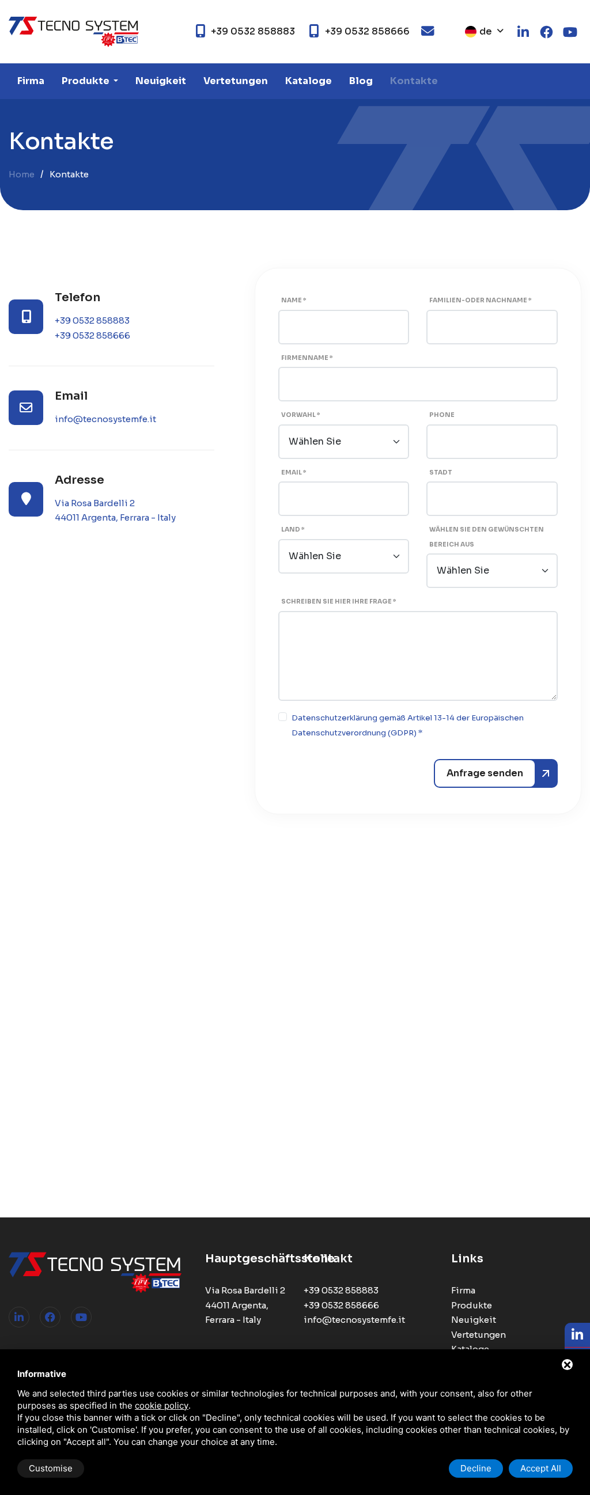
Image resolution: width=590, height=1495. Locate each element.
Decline (475, 1468)
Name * (294, 300)
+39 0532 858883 (92, 320)
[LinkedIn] (19, 1317)
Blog (361, 81)
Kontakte (414, 81)
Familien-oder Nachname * (480, 300)
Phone (442, 415)
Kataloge (308, 81)
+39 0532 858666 (92, 335)
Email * (294, 472)
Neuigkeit (160, 81)
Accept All (540, 1468)
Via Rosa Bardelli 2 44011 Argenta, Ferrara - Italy (245, 1305)
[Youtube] (81, 1317)
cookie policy (161, 1405)
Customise (51, 1468)
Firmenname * (307, 358)
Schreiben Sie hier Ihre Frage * (338, 601)
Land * (293, 529)
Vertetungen (235, 81)
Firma (30, 81)
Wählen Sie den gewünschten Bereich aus (486, 537)
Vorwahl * (300, 415)
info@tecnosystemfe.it (105, 418)
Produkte (86, 81)
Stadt (440, 472)
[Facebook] (50, 1317)
